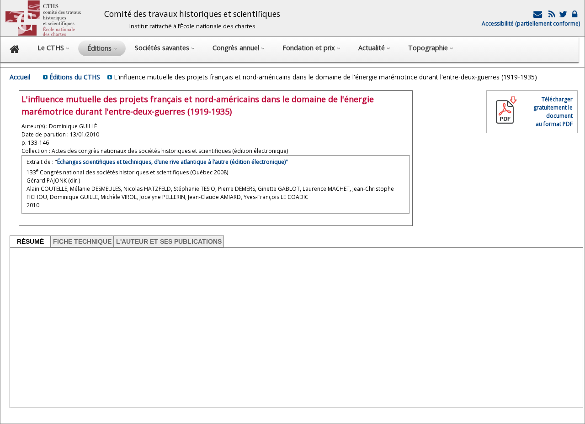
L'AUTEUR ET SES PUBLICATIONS (169, 241)
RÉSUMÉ (30, 241)
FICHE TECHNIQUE (82, 241)
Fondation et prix (309, 47)
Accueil (20, 77)
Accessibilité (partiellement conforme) (531, 23)
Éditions (100, 48)
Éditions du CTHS (74, 77)
